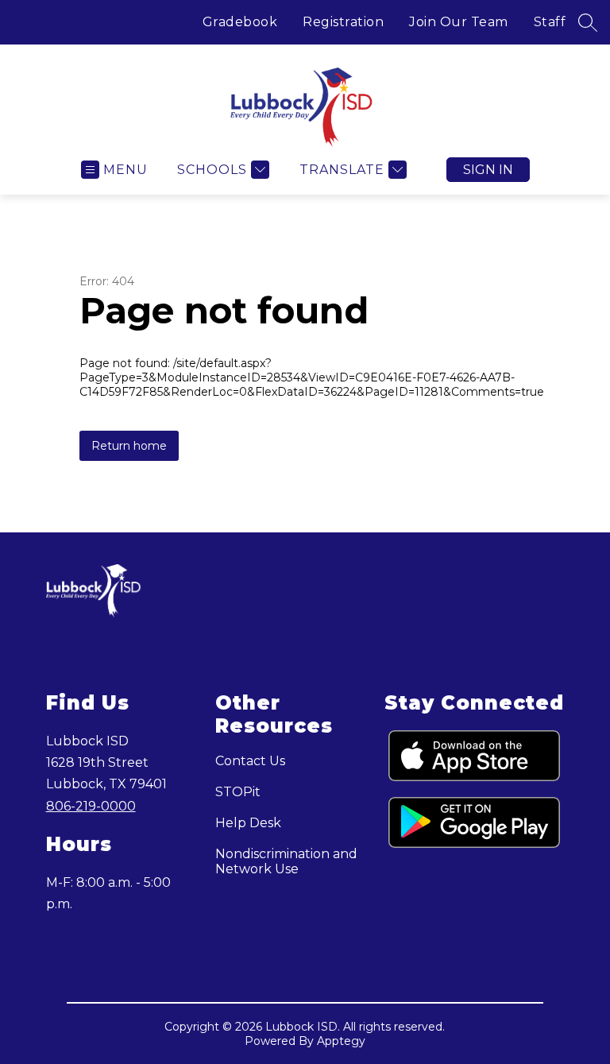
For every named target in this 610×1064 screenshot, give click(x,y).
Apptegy (341, 1041)
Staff (550, 21)
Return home (129, 446)
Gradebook (240, 21)
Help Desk (248, 822)
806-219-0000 (91, 806)
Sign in (488, 169)
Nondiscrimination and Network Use (286, 861)
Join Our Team (458, 21)
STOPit (238, 791)
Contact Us (250, 760)
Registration (343, 21)
